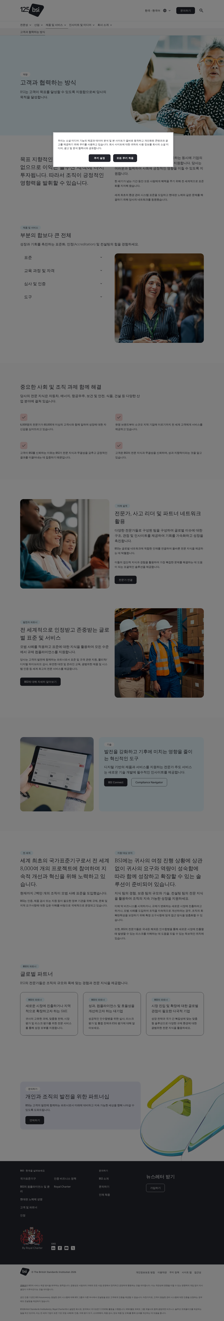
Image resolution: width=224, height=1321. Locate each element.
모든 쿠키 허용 (125, 158)
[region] (113, 149)
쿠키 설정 (99, 158)
